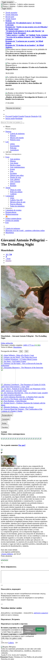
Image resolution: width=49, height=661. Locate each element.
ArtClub (13, 153)
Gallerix (11, 643)
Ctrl (21, 351)
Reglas (11, 657)
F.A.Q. (9, 655)
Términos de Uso (20, 657)
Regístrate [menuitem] (19, 118)
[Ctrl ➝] (24, 387)
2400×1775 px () (32, 345)
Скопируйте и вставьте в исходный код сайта (18, 630)
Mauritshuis (17, 347)
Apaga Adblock (7, 554)
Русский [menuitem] (8, 116)
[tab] (8, 254)
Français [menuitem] (28, 116)
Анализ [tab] (8, 261)
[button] (11, 13)
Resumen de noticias (13, 108)
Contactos (22, 655)
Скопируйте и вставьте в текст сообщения (17, 636)
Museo (10, 128)
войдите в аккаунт (41, 613)
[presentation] (26, 263)
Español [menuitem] (21, 116)
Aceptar (40, 629)
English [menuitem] (15, 116)
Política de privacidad (34, 657)
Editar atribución (7, 343)
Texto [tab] (8, 259)
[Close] (2, 585)
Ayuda (3, 655)
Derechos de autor (7, 659)
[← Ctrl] (22, 368)
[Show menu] (16, 2)
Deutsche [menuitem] (34, 116)
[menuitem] (39, 116)
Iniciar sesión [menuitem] (10, 118)
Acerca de (15, 655)
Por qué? (22, 445)
